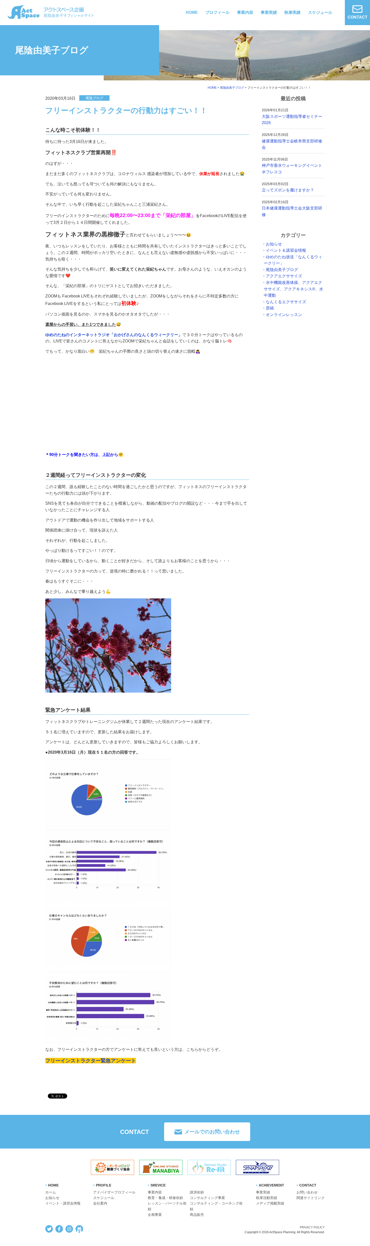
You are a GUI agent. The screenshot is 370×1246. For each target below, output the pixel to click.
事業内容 (245, 12)
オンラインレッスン (284, 315)
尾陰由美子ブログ (282, 270)
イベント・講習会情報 (63, 1203)
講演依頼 (197, 1192)
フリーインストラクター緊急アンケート (90, 1060)
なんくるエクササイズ (286, 302)
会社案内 (100, 1203)
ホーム (50, 1192)
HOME (192, 12)
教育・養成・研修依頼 (165, 1198)
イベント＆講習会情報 (286, 250)
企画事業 (155, 1215)
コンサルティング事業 (207, 1198)
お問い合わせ (307, 1192)
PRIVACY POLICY (312, 1227)
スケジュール (320, 12)
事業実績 (269, 12)
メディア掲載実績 (270, 1203)
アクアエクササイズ (284, 276)
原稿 (270, 308)
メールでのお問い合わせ (212, 1131)
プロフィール (217, 12)
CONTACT (357, 17)
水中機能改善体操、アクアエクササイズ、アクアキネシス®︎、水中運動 (293, 288)
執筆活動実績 (266, 1198)
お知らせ (274, 244)
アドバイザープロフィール (114, 1192)
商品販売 (197, 1215)
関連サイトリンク (311, 1198)
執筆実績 (292, 12)
